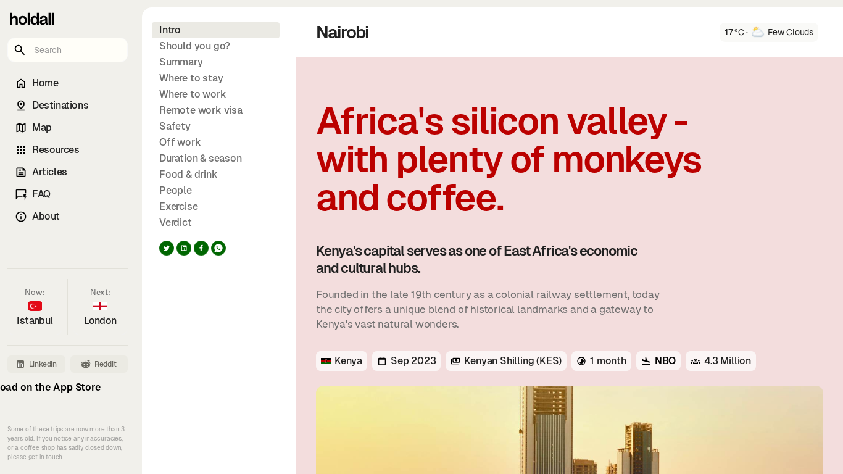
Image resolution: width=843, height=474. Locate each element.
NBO (665, 361)
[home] (30, 18)
